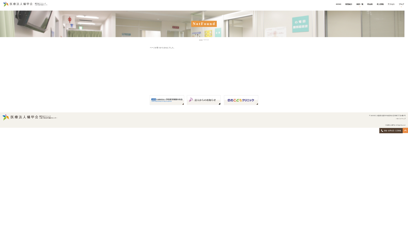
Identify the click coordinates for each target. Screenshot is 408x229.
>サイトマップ (401, 118)
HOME (201, 39)
